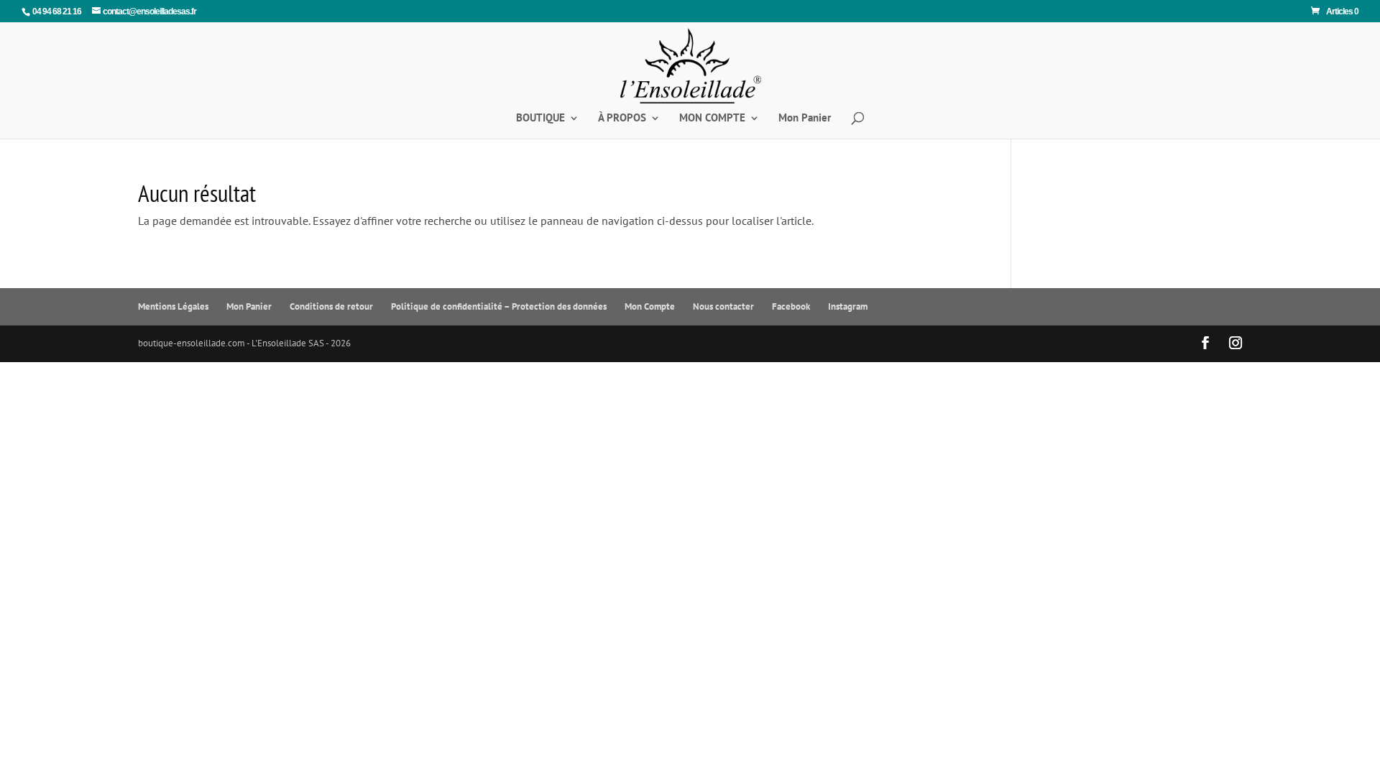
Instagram (848, 306)
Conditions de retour (331, 306)
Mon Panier (804, 118)
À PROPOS (622, 118)
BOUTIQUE (540, 118)
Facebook (791, 306)
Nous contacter (723, 306)
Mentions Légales (173, 306)
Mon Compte (650, 306)
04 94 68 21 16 (57, 11)
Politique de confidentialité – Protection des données (499, 306)
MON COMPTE (712, 118)
